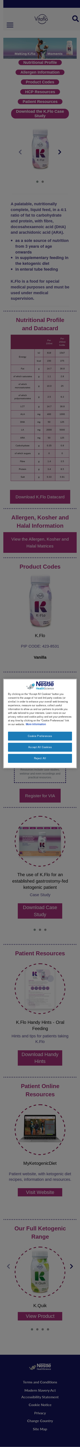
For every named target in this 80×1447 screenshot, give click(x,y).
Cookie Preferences (40, 736)
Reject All (40, 758)
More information (36, 724)
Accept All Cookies (40, 747)
